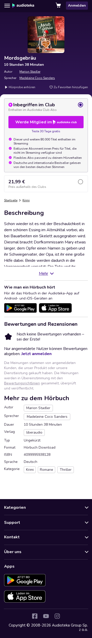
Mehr (43, 273)
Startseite (10, 200)
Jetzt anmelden (36, 354)
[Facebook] (35, 616)
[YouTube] (46, 616)
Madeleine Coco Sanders (37, 78)
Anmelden (77, 5)
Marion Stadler (29, 72)
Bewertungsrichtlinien (22, 383)
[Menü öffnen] (7, 6)
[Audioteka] (23, 5)
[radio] (46, 107)
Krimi (26, 200)
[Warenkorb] (59, 6)
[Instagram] (57, 616)
